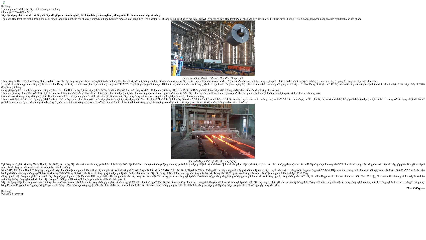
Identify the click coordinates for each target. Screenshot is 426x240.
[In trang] (6, 6)
